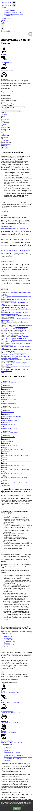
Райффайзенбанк (9, 641)
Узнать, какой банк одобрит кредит (11, 111)
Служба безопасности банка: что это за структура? (15, 313)
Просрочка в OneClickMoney (10, 407)
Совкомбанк (8, 636)
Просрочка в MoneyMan (8, 403)
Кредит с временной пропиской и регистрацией (16, 250)
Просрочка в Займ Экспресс (9, 420)
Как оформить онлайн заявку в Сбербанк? (14, 217)
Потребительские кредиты (12, 12)
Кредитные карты (6, 18)
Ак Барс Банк (8, 639)
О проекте (7, 747)
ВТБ (2, 118)
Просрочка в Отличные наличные (11, 416)
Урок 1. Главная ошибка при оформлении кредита (16, 325)
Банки (3, 23)
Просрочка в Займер (7, 441)
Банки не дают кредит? (8, 261)
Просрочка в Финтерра (8, 391)
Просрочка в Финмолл (8, 395)
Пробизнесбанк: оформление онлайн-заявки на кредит (15, 300)
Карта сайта (8, 760)
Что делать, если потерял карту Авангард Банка (16, 482)
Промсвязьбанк (9, 644)
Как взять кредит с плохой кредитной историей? (16, 239)
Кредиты (3, 7)
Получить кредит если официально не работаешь (16, 275)
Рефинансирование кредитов (13, 14)
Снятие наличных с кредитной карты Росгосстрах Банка (13, 353)
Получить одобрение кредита (10, 679)
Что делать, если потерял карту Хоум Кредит (15, 469)
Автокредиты (8, 15)
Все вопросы (5, 483)
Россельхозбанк (5, 144)
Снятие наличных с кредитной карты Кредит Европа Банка (15, 357)
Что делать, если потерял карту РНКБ (12, 473)
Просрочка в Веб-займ (8, 437)
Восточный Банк (6, 127)
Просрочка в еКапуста (8, 424)
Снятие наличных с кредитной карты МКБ (13, 331)
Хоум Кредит (8, 638)
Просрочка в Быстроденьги (9, 432)
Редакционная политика (12, 752)
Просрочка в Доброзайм (8, 399)
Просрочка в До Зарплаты (9, 445)
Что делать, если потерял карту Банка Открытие (16, 461)
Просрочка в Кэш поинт (8, 383)
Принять (16, 808)
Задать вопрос (5, 485)
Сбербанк (4, 114)
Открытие (4, 121)
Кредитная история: (7, 105)
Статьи (3, 20)
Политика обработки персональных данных (18, 757)
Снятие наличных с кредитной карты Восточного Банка (13, 334)
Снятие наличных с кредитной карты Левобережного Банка (14, 327)
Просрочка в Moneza (7, 412)
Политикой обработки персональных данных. (14, 805)
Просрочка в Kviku (7, 387)
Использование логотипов (12, 758)
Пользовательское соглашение (13, 755)
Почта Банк (4, 137)
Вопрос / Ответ (5, 22)
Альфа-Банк (4, 131)
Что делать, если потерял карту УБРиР (13, 465)
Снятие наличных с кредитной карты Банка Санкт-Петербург (15, 337)
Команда (7, 750)
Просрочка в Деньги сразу (9, 428)
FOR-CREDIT (6, 2)
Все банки (4, 145)
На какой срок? (5, 104)
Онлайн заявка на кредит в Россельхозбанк (14, 228)
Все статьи (4, 372)
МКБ (2, 134)
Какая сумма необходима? (9, 100)
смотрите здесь (5, 789)
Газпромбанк (5, 140)
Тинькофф (4, 124)
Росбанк (7, 643)
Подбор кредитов (9, 10)
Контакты (7, 749)
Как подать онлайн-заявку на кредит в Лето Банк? (14, 306)
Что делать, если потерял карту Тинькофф (14, 477)
